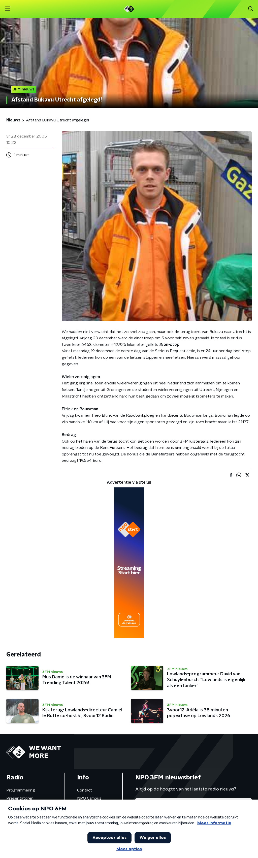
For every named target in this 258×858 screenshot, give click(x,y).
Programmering (20, 790)
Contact (84, 790)
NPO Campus (89, 798)
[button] (7, 9)
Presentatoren (20, 798)
